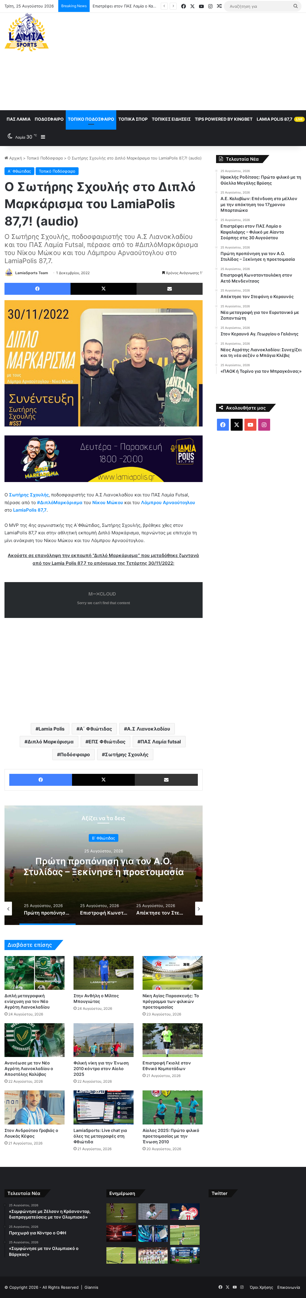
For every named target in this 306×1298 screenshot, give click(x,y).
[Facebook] (37, 289)
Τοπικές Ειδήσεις (171, 119)
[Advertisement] (206, 60)
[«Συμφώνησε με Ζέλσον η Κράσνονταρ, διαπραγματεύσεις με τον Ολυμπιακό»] (121, 1213)
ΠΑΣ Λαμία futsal (160, 742)
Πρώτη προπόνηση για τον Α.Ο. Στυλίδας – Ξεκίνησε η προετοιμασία (103, 866)
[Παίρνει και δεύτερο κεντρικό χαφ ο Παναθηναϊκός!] (184, 1235)
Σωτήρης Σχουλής (127, 754)
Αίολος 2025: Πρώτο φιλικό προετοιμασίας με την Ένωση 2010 (171, 1136)
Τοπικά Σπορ (133, 119)
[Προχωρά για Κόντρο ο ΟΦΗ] (153, 1211)
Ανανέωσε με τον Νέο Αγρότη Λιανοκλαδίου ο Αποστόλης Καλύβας (28, 1068)
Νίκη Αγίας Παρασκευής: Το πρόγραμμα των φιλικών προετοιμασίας (171, 1001)
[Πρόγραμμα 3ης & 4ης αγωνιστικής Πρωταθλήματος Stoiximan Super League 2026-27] (153, 1233)
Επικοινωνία (288, 1287)
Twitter (219, 1193)
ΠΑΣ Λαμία (18, 119)
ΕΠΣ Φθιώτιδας (107, 742)
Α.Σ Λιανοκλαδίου (148, 729)
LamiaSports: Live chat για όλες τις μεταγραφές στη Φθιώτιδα (100, 1136)
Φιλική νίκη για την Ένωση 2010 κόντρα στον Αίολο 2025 (101, 1068)
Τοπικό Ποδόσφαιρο (91, 119)
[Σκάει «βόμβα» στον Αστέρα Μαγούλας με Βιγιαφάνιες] (121, 1255)
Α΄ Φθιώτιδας (19, 171)
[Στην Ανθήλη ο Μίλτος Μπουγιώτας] (104, 973)
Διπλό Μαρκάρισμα (50, 742)
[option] (103, 865)
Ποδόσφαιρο (49, 119)
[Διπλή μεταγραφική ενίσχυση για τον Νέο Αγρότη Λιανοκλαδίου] (34, 973)
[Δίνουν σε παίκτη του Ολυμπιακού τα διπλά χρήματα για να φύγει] (153, 1255)
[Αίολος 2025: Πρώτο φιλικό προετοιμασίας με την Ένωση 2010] (173, 1107)
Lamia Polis (52, 729)
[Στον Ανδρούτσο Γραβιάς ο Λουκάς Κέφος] (34, 1107)
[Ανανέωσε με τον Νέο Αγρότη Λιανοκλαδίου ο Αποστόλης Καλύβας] (34, 1040)
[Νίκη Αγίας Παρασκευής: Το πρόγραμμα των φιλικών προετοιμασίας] (173, 973)
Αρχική (15, 158)
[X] (104, 289)
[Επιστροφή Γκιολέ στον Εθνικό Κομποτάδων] (173, 1040)
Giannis (91, 1287)
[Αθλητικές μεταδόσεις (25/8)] (184, 1255)
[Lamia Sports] (26, 32)
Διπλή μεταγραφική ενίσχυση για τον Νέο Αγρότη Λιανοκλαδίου (27, 1001)
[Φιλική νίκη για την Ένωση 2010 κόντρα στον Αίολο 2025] (104, 1040)
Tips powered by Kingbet (224, 119)
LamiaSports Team (31, 273)
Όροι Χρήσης (261, 1287)
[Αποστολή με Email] (170, 289)
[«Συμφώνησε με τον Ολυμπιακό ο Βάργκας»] (184, 1211)
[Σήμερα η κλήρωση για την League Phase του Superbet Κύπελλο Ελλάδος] (121, 1233)
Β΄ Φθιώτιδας (103, 837)
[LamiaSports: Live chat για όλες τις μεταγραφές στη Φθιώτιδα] (104, 1107)
